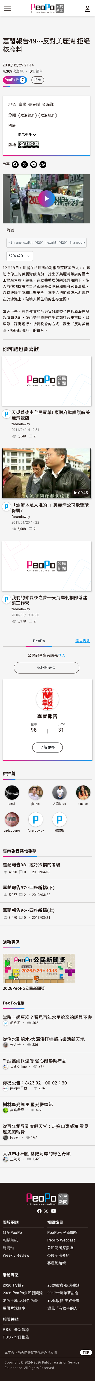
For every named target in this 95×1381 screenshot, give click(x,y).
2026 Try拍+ (13, 1285)
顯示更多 (25, 135)
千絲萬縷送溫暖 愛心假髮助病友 (34, 1061)
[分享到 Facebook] (15, 164)
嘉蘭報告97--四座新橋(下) (29, 887)
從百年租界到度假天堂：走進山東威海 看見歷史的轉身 (45, 1129)
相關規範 (10, 1240)
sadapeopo (12, 830)
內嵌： (12, 230)
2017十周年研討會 (63, 1292)
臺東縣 (34, 104)
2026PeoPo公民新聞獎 (24, 988)
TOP (86, 1352)
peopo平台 (18, 1088)
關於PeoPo (12, 1232)
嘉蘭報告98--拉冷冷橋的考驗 (31, 864)
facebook (39, 1211)
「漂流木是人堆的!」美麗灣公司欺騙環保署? (50, 507)
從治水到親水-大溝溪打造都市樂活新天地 (44, 1039)
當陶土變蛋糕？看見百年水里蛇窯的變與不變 (47, 1017)
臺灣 (22, 104)
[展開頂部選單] (87, 8)
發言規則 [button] (82, 641)
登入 (61, 655)
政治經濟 (28, 115)
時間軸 (8, 1247)
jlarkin (35, 803)
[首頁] (47, 9)
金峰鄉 (48, 104)
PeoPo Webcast (61, 1240)
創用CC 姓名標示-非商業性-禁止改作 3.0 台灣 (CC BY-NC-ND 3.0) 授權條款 (29, 144)
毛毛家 (15, 1023)
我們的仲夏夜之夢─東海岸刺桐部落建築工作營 (49, 600)
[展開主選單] (7, 8)
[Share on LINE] (33, 164)
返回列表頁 (46, 667)
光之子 (15, 1045)
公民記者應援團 (60, 1247)
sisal (12, 803)
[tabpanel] (46, 655)
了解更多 (47, 747)
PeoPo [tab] (39, 641)
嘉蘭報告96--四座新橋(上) (29, 910)
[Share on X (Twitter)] (24, 164)
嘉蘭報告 (47, 715)
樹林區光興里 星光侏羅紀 (28, 1104)
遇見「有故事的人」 (64, 1308)
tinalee (83, 803)
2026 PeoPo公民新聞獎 (23, 1292)
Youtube (54, 1211)
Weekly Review (16, 1255)
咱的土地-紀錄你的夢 (20, 1300)
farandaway (21, 424)
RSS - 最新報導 (16, 1329)
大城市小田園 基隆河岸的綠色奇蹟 (37, 1153)
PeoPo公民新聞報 (62, 1232)
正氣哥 (15, 1159)
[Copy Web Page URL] (42, 164)
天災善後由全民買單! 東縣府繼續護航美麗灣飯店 (51, 415)
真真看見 (17, 1110)
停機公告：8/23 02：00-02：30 (35, 1082)
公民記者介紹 (58, 1255)
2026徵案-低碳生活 (64, 1285)
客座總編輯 (56, 1262)
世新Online (18, 1066)
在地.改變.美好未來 (64, 1300)
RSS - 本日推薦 (16, 1337)
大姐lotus (59, 803)
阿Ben (15, 1137)
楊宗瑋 (59, 830)
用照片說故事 (14, 1308)
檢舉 (38, 80)
